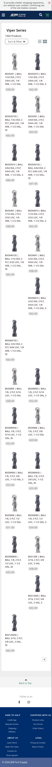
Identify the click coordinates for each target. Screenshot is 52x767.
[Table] (44, 41)
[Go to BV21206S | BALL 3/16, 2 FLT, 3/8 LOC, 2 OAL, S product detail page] (37, 582)
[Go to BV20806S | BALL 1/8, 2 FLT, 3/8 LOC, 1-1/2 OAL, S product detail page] (14, 459)
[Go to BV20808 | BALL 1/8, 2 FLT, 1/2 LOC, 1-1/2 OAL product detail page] (14, 501)
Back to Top (25, 683)
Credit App (11, 720)
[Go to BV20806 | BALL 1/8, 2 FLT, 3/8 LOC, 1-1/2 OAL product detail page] (37, 414)
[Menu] (3, 15)
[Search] (40, 15)
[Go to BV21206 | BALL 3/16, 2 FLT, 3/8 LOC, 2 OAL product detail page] (37, 543)
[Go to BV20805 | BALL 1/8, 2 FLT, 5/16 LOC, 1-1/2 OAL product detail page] (14, 375)
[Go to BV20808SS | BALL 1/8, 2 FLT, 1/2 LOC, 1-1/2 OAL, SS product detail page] (14, 543)
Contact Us (12, 751)
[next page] (44, 659)
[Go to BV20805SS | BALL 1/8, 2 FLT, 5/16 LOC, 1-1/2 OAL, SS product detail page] (14, 414)
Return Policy (38, 746)
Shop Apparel (12, 755)
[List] (39, 41)
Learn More (12, 742)
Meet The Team (12, 746)
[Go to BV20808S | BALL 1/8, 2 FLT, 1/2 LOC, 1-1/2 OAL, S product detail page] (37, 501)
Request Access (11, 724)
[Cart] (47, 15)
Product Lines (38, 720)
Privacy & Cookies (37, 742)
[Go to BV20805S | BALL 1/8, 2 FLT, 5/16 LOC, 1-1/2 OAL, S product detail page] (37, 375)
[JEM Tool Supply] (16, 15)
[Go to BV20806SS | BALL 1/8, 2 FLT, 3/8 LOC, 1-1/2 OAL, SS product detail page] (37, 459)
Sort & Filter (15, 41)
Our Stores (38, 724)
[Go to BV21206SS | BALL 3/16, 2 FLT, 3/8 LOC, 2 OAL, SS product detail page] (14, 621)
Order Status (37, 728)
